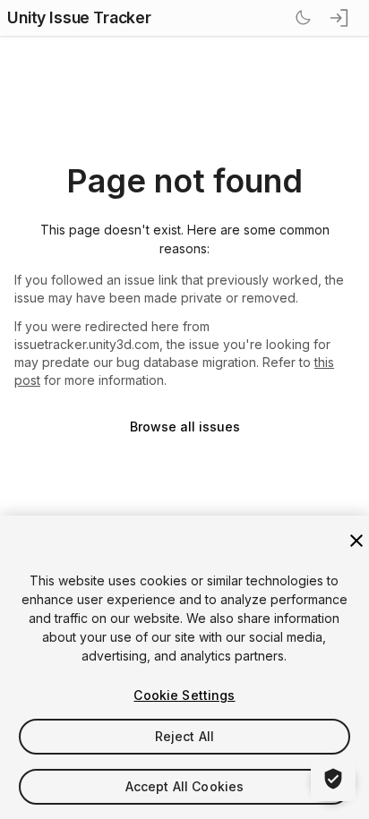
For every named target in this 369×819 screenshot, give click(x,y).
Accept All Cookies (185, 786)
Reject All (184, 736)
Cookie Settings (184, 695)
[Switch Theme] (302, 17)
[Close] (356, 540)
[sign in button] (340, 18)
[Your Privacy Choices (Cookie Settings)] (333, 778)
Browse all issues (185, 426)
